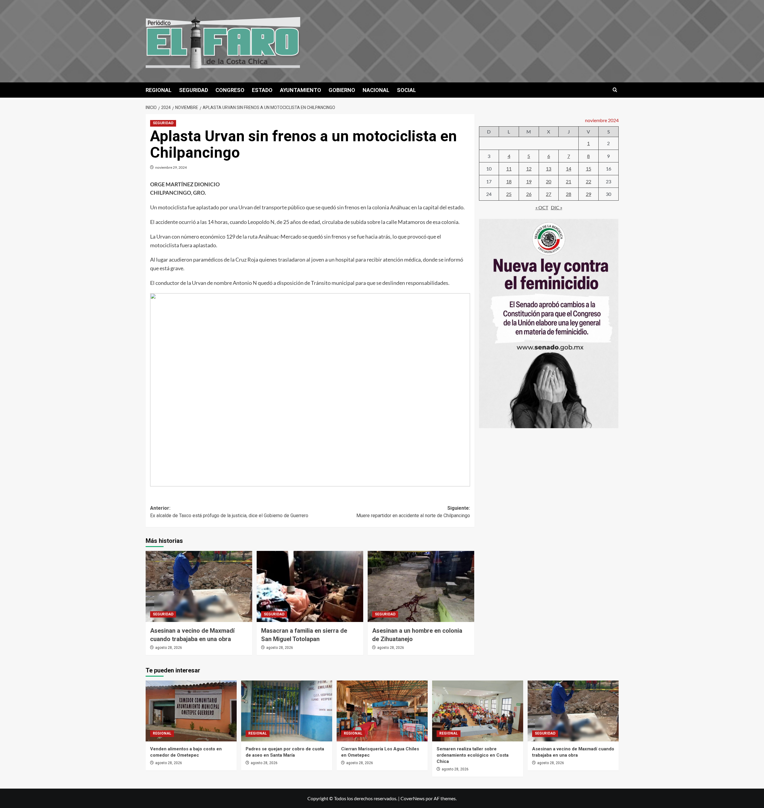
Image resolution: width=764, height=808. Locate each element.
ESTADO (262, 90)
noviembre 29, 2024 (171, 167)
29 (588, 194)
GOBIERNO (342, 90)
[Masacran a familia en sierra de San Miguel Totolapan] (310, 586)
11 (509, 169)
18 (509, 181)
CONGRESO (229, 90)
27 (548, 194)
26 (529, 194)
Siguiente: (413, 512)
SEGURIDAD (193, 90)
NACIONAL (376, 90)
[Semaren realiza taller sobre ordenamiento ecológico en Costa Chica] (477, 710)
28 (568, 194)
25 (509, 194)
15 (588, 169)
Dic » (556, 207)
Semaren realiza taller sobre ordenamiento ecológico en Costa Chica (473, 755)
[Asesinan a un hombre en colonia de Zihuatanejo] (421, 586)
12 (529, 169)
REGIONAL (159, 90)
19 (529, 181)
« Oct (541, 207)
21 (568, 181)
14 (568, 169)
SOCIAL (406, 90)
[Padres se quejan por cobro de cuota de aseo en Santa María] (286, 710)
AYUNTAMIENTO (300, 90)
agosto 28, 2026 (168, 648)
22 (588, 181)
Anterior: (229, 512)
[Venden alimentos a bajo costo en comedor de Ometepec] (191, 710)
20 (548, 181)
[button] (615, 90)
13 (548, 169)
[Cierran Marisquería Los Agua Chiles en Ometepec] (382, 710)
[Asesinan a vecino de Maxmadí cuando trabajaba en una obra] (199, 586)
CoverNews (413, 798)
